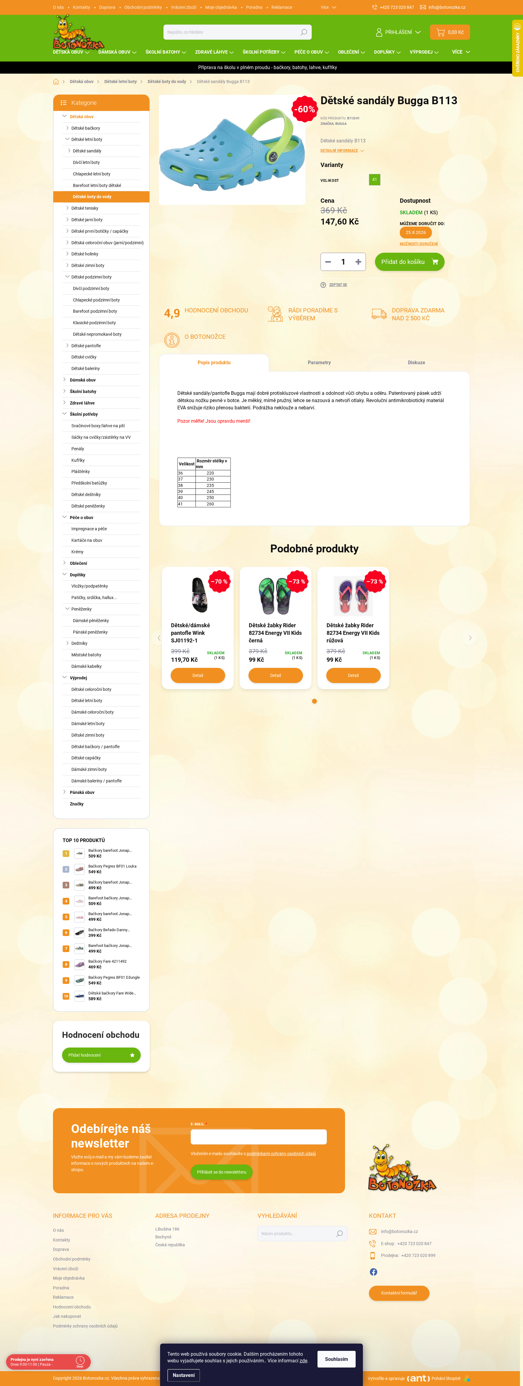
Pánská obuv (82, 792)
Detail (197, 675)
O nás (58, 7)
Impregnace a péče (89, 528)
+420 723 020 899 (418, 1255)
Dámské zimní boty (89, 769)
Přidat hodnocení (84, 1055)
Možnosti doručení (419, 244)
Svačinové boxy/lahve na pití (98, 425)
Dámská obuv (83, 380)
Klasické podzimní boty (94, 322)
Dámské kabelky (86, 666)
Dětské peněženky (88, 506)
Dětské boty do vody (92, 196)
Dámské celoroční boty (92, 712)
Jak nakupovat (67, 1316)
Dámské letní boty (88, 723)
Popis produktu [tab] (214, 362)
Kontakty (81, 7)
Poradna (254, 7)
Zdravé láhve (82, 403)
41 (374, 179)
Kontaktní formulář (399, 1293)
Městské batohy (86, 654)
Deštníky (79, 643)
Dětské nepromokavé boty (97, 334)
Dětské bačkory (85, 128)
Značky (77, 803)
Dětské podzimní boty (91, 277)
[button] (314, 701)
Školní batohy (83, 391)
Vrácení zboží (183, 7)
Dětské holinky (84, 254)
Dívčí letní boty (86, 162)
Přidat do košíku (403, 261)
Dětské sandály (87, 150)
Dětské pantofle (86, 345)
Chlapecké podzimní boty (96, 300)
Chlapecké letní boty (91, 174)
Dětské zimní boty (87, 265)
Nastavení (184, 1375)
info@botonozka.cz (399, 1231)
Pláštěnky (80, 471)
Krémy (77, 551)
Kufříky (78, 460)
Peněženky (81, 609)
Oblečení (78, 563)
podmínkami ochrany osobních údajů (281, 1153)
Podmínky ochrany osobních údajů (85, 1326)
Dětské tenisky (84, 208)
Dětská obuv (82, 116)
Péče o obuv (81, 517)
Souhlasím (336, 1359)
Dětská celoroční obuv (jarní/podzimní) (107, 242)
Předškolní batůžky (89, 483)
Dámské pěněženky (91, 620)
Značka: (334, 124)
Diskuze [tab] (416, 362)
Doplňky (77, 574)
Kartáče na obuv (86, 540)
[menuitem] (72, 52)
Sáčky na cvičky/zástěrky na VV (101, 437)
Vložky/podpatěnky (89, 586)
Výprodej (78, 677)
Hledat (304, 32)
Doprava (107, 7)
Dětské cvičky (84, 357)
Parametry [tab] (319, 362)
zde (303, 1361)
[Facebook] (373, 1270)
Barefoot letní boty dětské (97, 185)
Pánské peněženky (90, 632)
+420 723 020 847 (414, 1243)
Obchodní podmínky (143, 7)
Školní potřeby (84, 414)
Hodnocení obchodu (72, 1306)
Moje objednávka (221, 7)
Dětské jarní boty (87, 219)
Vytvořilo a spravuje (386, 1378)
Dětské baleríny (85, 368)
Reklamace (281, 7)
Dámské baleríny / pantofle (96, 780)
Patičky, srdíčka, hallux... (94, 597)
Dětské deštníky (86, 494)
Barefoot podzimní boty (95, 311)
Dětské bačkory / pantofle (95, 746)
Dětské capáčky (86, 757)
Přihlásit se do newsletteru (221, 1172)
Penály (77, 448)
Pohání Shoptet (447, 1378)
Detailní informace (339, 150)
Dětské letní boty (86, 139)
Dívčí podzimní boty (91, 288)
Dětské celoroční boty (91, 689)
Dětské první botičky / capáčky (99, 231)
